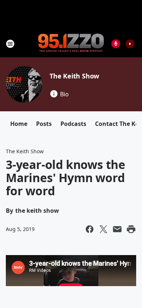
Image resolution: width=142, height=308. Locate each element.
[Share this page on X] (103, 229)
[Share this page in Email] (117, 229)
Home (18, 124)
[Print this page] (131, 229)
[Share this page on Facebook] (89, 229)
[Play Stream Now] (130, 43)
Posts (44, 124)
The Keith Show (74, 76)
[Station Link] (71, 43)
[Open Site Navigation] (10, 43)
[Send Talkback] (115, 43)
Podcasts (73, 124)
